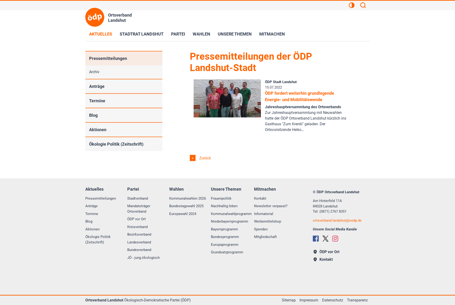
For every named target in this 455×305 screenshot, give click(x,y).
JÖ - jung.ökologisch (143, 258)
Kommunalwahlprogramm (231, 214)
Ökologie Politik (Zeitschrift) (116, 144)
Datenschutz (332, 300)
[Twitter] (325, 239)
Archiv (94, 72)
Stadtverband (137, 198)
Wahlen (201, 33)
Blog (93, 115)
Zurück (204, 158)
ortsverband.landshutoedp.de (337, 220)
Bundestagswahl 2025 (186, 206)
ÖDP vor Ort (136, 219)
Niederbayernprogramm (229, 221)
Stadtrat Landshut (142, 33)
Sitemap (289, 300)
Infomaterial (263, 214)
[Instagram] (335, 239)
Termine (97, 100)
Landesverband (139, 242)
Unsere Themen (235, 33)
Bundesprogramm (225, 237)
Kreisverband (137, 227)
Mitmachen (272, 33)
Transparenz (357, 300)
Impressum (309, 300)
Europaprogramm (224, 244)
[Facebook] (316, 239)
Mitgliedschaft (265, 237)
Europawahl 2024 (182, 214)
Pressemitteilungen (108, 58)
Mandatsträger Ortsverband (138, 209)
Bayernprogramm (224, 229)
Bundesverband (139, 250)
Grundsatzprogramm (227, 252)
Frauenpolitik (221, 198)
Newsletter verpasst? (270, 206)
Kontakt (260, 198)
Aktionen (97, 129)
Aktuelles (100, 33)
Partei (178, 33)
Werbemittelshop (267, 221)
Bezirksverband (139, 234)
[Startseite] (94, 17)
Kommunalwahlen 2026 (187, 198)
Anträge (97, 86)
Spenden (261, 229)
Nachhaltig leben (224, 206)
